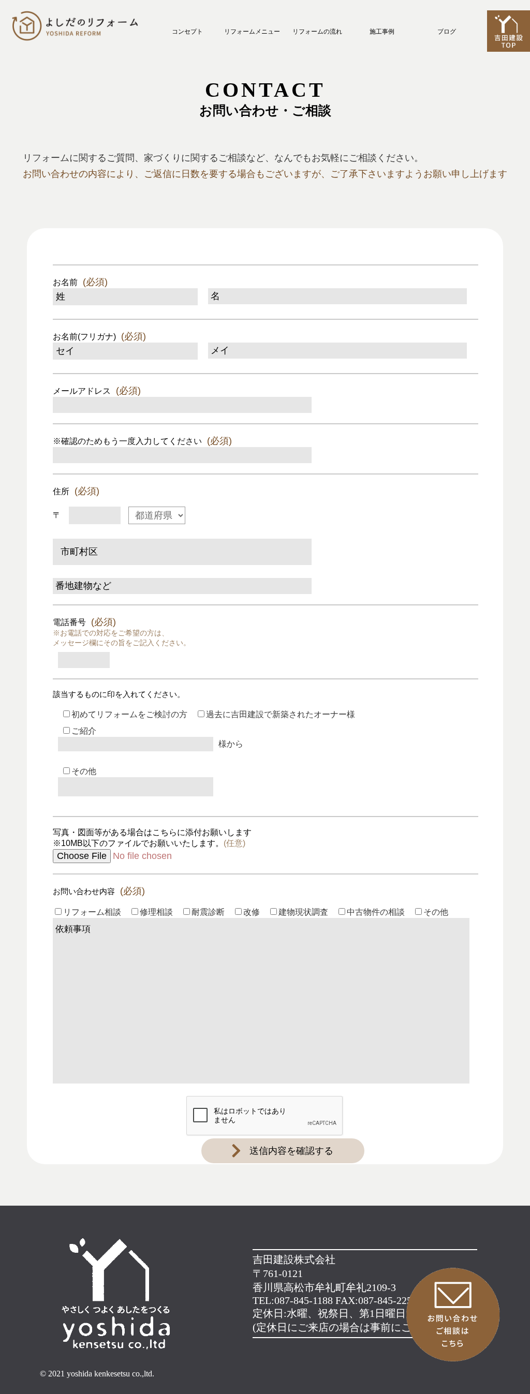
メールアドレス (97, 390)
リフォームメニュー (252, 31)
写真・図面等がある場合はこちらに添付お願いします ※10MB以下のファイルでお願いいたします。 (152, 838)
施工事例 (382, 31)
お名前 (80, 282)
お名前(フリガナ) (99, 336)
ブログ (446, 31)
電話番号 (121, 632)
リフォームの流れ (317, 31)
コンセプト (187, 31)
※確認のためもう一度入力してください (142, 441)
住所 (76, 491)
